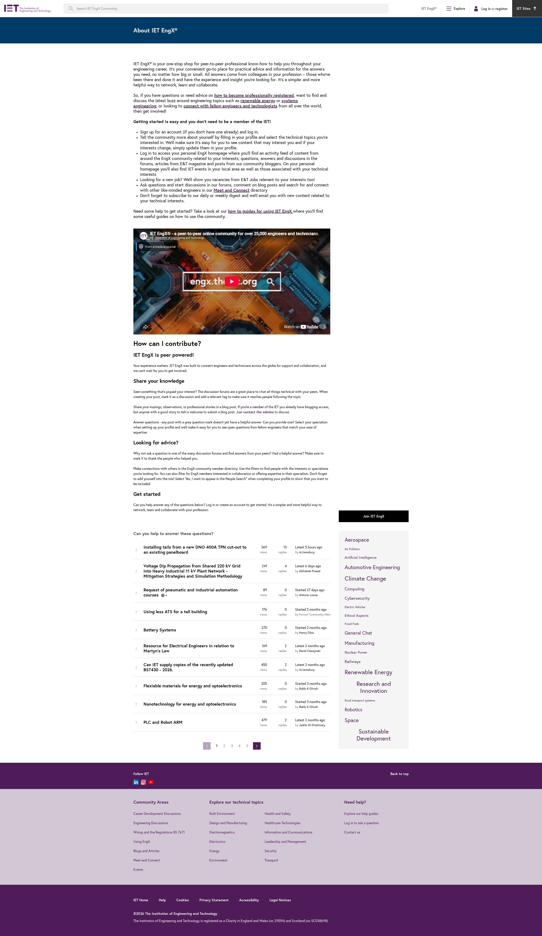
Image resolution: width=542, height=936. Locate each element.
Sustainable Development (374, 735)
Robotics (353, 710)
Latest (308, 547)
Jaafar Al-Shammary (312, 725)
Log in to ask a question (361, 823)
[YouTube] (150, 782)
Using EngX (141, 841)
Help (162, 900)
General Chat (358, 633)
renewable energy (258, 100)
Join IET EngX (373, 516)
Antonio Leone (308, 595)
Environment (218, 860)
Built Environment (222, 813)
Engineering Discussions (150, 823)
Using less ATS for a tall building (175, 611)
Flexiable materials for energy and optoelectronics (193, 686)
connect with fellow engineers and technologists (230, 106)
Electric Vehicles (355, 607)
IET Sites (524, 8)
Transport (271, 860)
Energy (214, 851)
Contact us (352, 832)
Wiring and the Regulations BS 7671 (159, 832)
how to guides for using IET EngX (260, 211)
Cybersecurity (357, 598)
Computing (354, 588)
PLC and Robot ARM (163, 722)
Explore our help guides (361, 813)
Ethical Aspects (357, 615)
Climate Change (365, 578)
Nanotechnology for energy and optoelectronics (190, 704)
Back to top (399, 773)
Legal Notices (280, 900)
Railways (353, 661)
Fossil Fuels (352, 624)
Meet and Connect (231, 190)
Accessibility (249, 900)
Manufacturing (359, 643)
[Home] (27, 8)
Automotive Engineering (372, 567)
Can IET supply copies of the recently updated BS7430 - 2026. (188, 667)
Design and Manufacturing (228, 823)
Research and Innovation (374, 687)
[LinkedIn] (136, 782)
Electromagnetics (222, 832)
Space (352, 720)
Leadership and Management (285, 841)
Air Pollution (352, 549)
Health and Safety (278, 813)
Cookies (182, 900)
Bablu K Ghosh (308, 689)
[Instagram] (143, 782)
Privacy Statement (214, 900)
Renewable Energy (368, 672)
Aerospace (357, 539)
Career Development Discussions (157, 813)
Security (271, 851)
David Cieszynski (309, 651)
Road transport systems (360, 700)
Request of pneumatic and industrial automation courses (191, 592)
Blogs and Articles (146, 851)
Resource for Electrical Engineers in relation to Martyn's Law (189, 648)
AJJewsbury (307, 552)
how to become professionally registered (254, 95)
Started (309, 590)
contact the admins (258, 412)
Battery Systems (160, 630)
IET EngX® (429, 8)
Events (138, 869)
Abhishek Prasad (309, 571)
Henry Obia (306, 633)
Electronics (217, 841)
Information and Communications (288, 832)
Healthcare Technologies (282, 823)
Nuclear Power (356, 652)
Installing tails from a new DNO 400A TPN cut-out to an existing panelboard (195, 549)
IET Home (140, 900)
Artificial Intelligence (361, 557)
